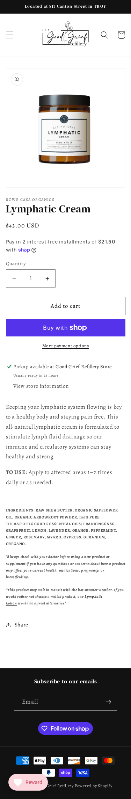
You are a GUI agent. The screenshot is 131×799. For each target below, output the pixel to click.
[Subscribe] (108, 702)
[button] (9, 35)
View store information (41, 386)
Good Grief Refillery (54, 786)
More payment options (65, 346)
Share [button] (21, 624)
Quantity (16, 263)
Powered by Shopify (93, 786)
